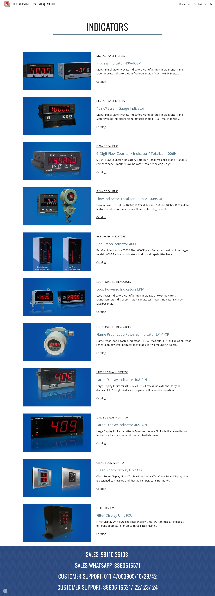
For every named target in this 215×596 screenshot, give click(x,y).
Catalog (101, 81)
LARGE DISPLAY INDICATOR (112, 372)
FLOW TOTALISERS (107, 146)
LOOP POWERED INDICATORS (113, 281)
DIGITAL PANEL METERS (110, 55)
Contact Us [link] (200, 4)
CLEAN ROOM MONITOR (110, 463)
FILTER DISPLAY (105, 508)
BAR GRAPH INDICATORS (110, 236)
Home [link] (182, 4)
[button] (211, 4)
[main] (107, 28)
